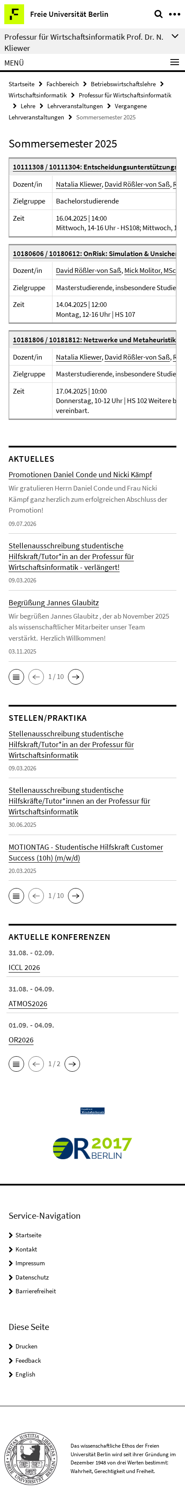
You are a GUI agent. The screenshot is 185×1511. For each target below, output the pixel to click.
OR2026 (21, 1040)
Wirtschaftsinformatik (38, 95)
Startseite (21, 84)
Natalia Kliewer (79, 184)
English (25, 1374)
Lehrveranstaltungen (75, 106)
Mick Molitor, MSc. (151, 270)
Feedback (28, 1360)
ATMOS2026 (28, 1003)
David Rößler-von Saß (137, 184)
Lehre (28, 106)
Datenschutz (32, 1277)
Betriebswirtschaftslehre (123, 84)
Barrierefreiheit (35, 1291)
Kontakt (26, 1249)
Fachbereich (62, 84)
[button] (16, 676)
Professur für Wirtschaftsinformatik (125, 95)
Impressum (30, 1263)
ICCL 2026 (24, 967)
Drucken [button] (26, 1346)
